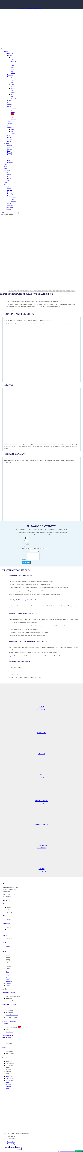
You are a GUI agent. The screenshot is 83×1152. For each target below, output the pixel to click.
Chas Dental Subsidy (9, 178)
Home (1, 214)
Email (23, 540)
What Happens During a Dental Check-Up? (21, 575)
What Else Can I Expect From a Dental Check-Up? (23, 613)
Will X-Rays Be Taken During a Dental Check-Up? (23, 600)
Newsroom (10, 207)
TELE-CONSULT (41, 824)
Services (6, 51)
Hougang (9, 149)
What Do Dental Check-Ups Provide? (19, 661)
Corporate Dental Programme (13, 199)
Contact (24, 543)
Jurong (9, 151)
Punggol (9, 153)
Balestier (9, 145)
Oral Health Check (12, 65)
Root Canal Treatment (13, 96)
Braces (12, 129)
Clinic (23, 546)
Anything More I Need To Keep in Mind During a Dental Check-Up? (28, 641)
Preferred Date (26, 551)
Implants (13, 78)
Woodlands (10, 162)
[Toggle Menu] (1, 48)
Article (9, 209)
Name (23, 538)
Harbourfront (10, 147)
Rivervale (9, 155)
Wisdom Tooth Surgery (13, 90)
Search (2, 212)
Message (24, 559)
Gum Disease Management (14, 59)
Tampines (9, 156)
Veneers (13, 116)
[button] (41, 575)
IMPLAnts (41, 733)
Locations (6, 143)
